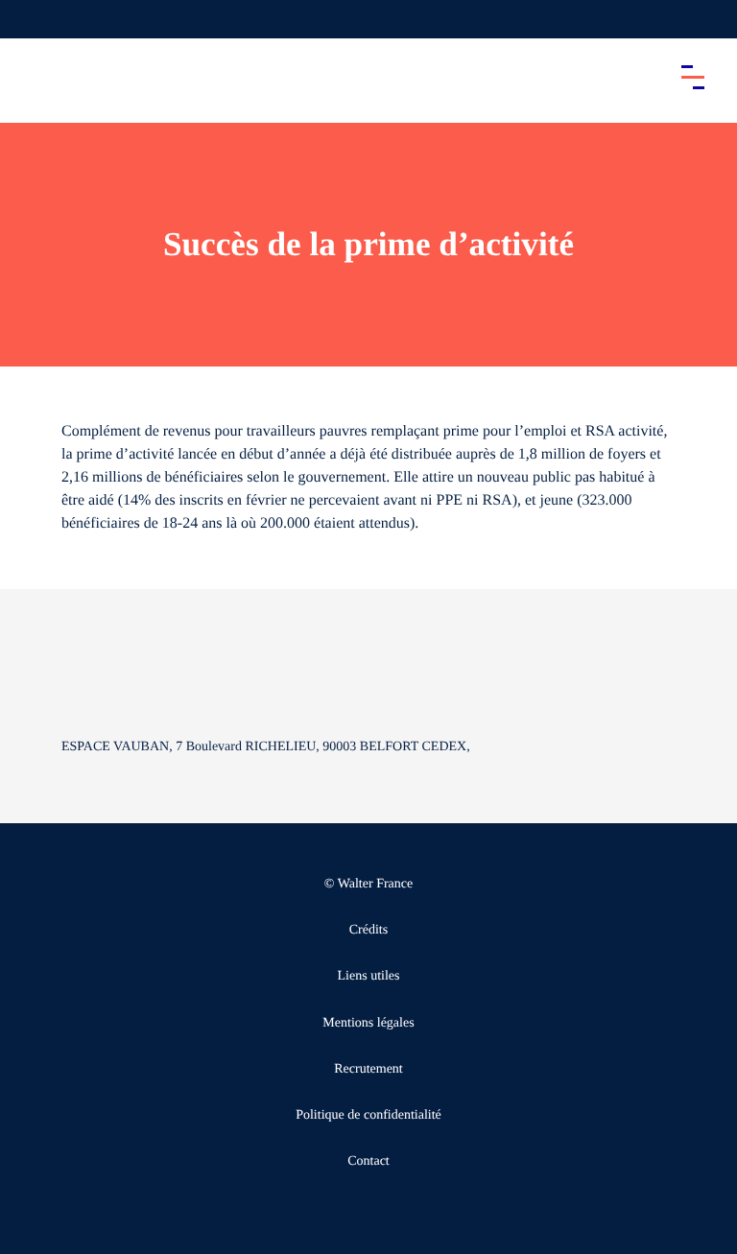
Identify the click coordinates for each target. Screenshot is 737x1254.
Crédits (368, 930)
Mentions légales (368, 1023)
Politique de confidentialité (368, 1115)
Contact (368, 1161)
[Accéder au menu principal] (693, 77)
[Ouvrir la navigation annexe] (30, 19)
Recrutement (368, 1069)
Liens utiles (369, 976)
